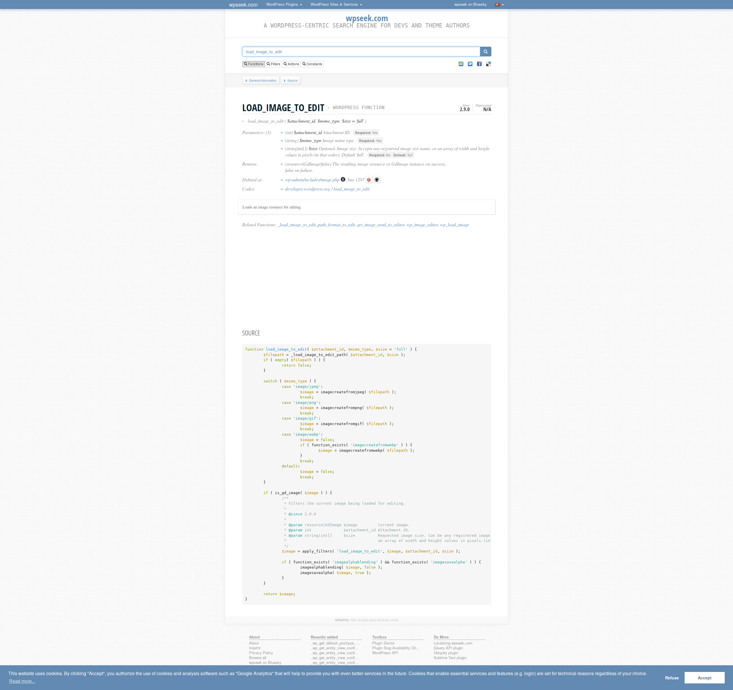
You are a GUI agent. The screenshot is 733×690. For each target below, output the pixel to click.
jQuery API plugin (448, 648)
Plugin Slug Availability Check (396, 648)
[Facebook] (479, 64)
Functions (255, 64)
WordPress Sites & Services (335, 4)
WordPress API (385, 652)
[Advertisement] (366, 278)
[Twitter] (470, 64)
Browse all (257, 657)
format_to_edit (341, 224)
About (254, 643)
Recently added (324, 637)
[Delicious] (488, 64)
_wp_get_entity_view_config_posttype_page (335, 648)
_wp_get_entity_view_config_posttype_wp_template (335, 657)
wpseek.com (243, 4)
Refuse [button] (672, 678)
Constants (314, 64)
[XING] (461, 64)
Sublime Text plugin (450, 657)
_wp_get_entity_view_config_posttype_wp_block (335, 652)
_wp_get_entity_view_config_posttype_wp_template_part (335, 662)
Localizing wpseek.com (453, 643)
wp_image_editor (422, 224)
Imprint (255, 648)
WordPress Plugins (282, 4)
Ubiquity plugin (446, 652)
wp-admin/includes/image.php (313, 179)
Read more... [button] (22, 681)
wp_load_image (454, 224)
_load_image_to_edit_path (301, 224)
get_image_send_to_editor (380, 224)
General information (262, 80)
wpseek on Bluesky (470, 4)
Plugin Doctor (383, 643)
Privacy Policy (261, 652)
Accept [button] (705, 678)
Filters (275, 64)
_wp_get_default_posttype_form (335, 643)
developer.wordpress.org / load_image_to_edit (327, 189)
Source (292, 80)
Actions (293, 64)
